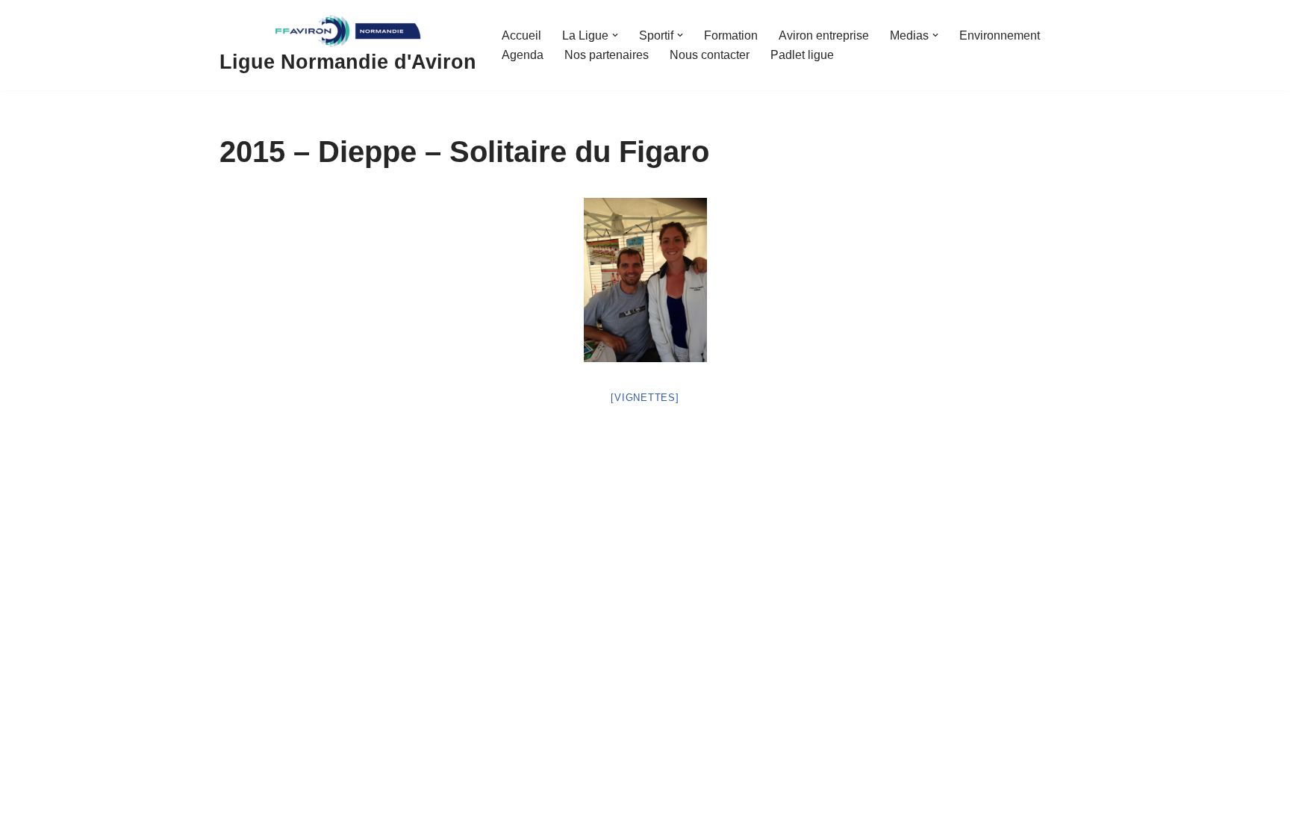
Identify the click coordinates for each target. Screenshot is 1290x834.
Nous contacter (710, 55)
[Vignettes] (645, 397)
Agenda (522, 55)
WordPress (357, 816)
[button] (615, 35)
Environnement (999, 35)
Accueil (521, 35)
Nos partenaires (606, 55)
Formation (731, 35)
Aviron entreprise (824, 35)
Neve (233, 816)
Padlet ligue (802, 55)
